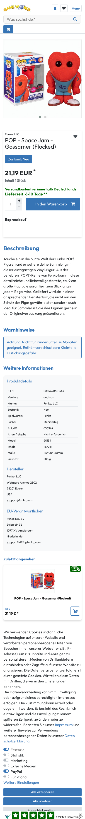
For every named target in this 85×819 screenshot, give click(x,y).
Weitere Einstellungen (21, 782)
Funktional (19, 777)
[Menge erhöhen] (19, 201)
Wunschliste (75, 136)
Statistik (17, 755)
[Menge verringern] (19, 207)
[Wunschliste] (64, 8)
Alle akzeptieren (42, 792)
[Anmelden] (55, 8)
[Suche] (75, 19)
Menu (76, 8)
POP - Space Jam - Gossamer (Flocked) (42, 598)
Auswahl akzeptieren (42, 810)
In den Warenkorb (51, 204)
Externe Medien (23, 766)
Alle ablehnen (42, 801)
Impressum (64, 724)
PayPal (16, 771)
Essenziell (18, 749)
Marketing (19, 760)
